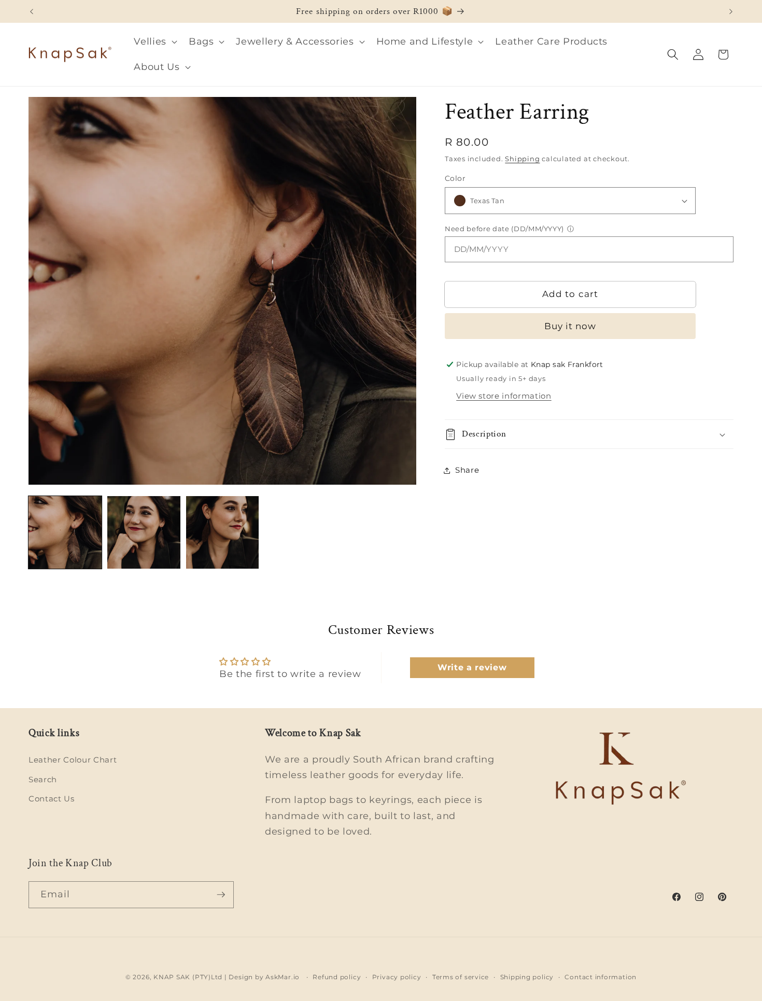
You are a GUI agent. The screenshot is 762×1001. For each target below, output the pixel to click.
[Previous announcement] (31, 11)
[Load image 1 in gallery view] (65, 532)
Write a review (472, 667)
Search (43, 779)
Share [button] (467, 470)
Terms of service (460, 977)
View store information (504, 396)
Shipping (522, 158)
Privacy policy (396, 977)
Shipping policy (527, 977)
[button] (154, 41)
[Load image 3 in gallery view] (222, 532)
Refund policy (337, 977)
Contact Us (52, 798)
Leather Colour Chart (73, 760)
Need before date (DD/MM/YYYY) (504, 228)
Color (455, 178)
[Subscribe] (220, 894)
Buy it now (570, 326)
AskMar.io (282, 977)
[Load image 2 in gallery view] (143, 532)
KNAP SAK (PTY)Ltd (187, 977)
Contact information (601, 977)
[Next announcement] (730, 11)
